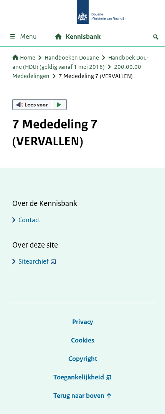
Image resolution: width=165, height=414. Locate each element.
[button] (39, 104)
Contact (29, 220)
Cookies (82, 340)
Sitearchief (33, 261)
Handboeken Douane (72, 57)
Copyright (82, 358)
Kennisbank (83, 36)
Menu (28, 36)
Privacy (82, 322)
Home (27, 57)
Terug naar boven (79, 395)
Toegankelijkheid (78, 377)
